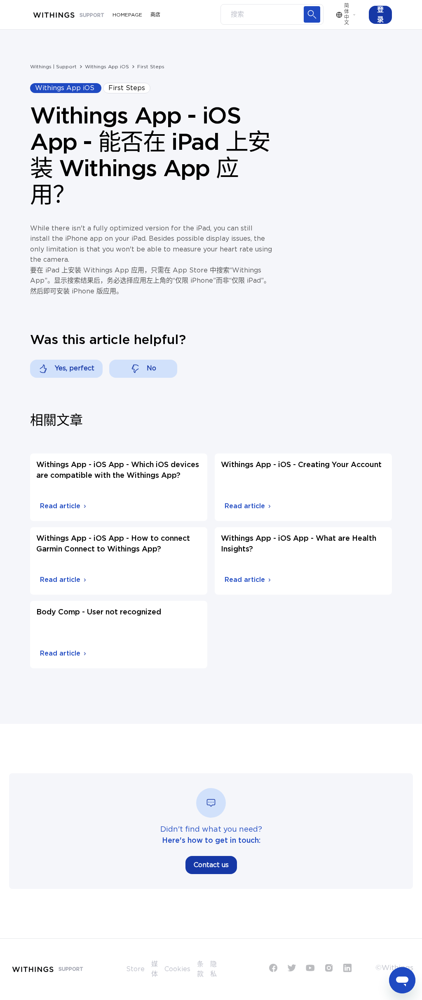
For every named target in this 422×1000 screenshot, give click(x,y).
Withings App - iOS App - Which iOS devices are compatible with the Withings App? (117, 470)
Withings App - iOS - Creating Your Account (301, 465)
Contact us (211, 865)
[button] (380, 15)
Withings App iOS (107, 66)
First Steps (150, 66)
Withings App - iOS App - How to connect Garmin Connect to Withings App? (113, 544)
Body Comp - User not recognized (98, 612)
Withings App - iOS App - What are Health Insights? (298, 544)
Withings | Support (53, 66)
